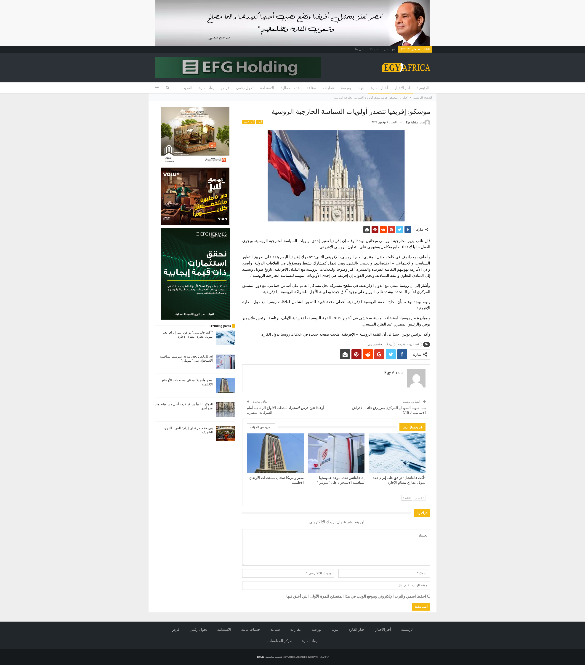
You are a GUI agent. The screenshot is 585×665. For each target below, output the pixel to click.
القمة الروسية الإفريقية (409, 344)
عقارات (328, 88)
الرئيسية (423, 88)
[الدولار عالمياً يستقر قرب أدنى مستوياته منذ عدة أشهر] (225, 409)
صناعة (311, 88)
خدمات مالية (290, 88)
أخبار (259, 121)
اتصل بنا (360, 49)
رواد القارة (207, 88)
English (375, 49)
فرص (225, 88)
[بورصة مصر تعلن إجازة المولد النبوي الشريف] (225, 433)
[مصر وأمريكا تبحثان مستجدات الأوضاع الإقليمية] (275, 453)
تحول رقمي (244, 88)
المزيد (187, 88)
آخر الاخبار (402, 88)
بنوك (360, 88)
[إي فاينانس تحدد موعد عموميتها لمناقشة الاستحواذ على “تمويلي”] (336, 453)
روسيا (390, 344)
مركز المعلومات (279, 641)
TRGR (260, 656)
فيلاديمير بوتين (375, 344)
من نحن (389, 49)
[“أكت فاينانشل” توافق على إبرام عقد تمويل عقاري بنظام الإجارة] (397, 453)
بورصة (346, 88)
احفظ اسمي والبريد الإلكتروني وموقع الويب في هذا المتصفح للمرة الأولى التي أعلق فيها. (355, 596)
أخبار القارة (379, 88)
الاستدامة (267, 88)
